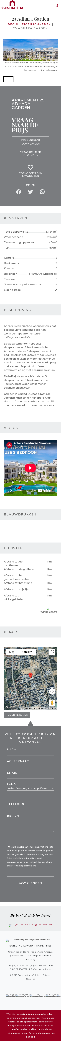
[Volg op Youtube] (37, 985)
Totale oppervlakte (16, 231)
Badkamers (11, 263)
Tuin (6, 247)
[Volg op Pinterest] (33, 985)
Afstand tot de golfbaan (19, 569)
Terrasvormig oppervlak (19, 242)
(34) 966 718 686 (38, 965)
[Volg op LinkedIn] (41, 985)
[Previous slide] (7, 50)
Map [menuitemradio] (12, 652)
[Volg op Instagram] (28, 985)
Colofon (36, 975)
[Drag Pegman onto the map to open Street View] (52, 703)
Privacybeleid (13, 858)
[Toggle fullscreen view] (52, 652)
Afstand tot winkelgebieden (14, 597)
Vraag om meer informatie (30, 153)
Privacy (46, 975)
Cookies (30, 978)
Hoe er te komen (17, 714)
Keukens (9, 268)
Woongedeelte (13, 237)
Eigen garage (12, 289)
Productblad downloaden (30, 142)
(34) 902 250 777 (18, 969)
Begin (13, 24)
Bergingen (10, 273)
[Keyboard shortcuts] (22, 708)
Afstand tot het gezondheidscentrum (17, 577)
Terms (53, 708)
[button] (8, 79)
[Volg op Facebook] (19, 985)
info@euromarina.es (40, 969)
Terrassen (10, 279)
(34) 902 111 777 (20, 965)
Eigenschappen (36, 24)
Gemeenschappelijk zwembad (23, 284)
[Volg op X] (24, 985)
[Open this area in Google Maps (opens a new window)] (10, 708)
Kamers (9, 257)
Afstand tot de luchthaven (13, 563)
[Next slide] (54, 50)
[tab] (7, 56)
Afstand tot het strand (18, 583)
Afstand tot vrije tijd (16, 589)
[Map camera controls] (52, 691)
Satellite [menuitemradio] (27, 652)
